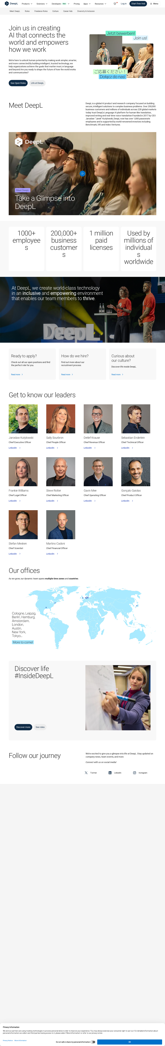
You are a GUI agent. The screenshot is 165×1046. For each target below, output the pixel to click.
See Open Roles (18, 83)
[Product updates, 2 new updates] (115, 4)
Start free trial (138, 3)
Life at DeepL (37, 83)
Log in (124, 3)
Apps (85, 4)
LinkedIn (13, 447)
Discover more (23, 727)
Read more (15, 374)
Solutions (41, 4)
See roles (40, 727)
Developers (59, 4)
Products (26, 4)
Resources (99, 4)
